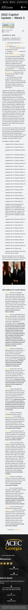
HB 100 (7, 292)
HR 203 (7, 442)
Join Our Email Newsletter (8, 555)
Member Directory (14, 569)
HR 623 (7, 476)
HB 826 (7, 348)
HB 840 (7, 368)
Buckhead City (9, 416)
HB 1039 (7, 431)
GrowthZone (17, 529)
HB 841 (7, 389)
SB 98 (6, 488)
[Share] (22, 31)
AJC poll (16, 68)
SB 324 (7, 506)
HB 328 (7, 314)
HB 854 (7, 412)
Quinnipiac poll (9, 72)
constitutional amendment (14, 54)
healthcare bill (16, 51)
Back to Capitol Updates (8, 22)
